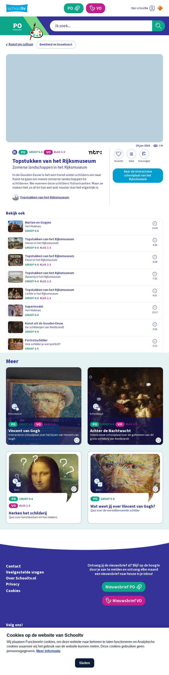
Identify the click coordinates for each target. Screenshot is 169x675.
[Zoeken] (158, 25)
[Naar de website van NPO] (160, 8)
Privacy (12, 584)
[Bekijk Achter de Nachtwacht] (125, 406)
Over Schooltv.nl (21, 578)
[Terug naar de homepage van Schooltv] (17, 8)
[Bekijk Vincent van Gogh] (43, 406)
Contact (13, 566)
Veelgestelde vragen (25, 572)
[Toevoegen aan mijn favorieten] (76, 440)
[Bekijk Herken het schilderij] (43, 487)
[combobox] (101, 25)
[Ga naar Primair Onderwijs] (20, 25)
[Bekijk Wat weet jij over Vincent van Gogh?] (125, 487)
